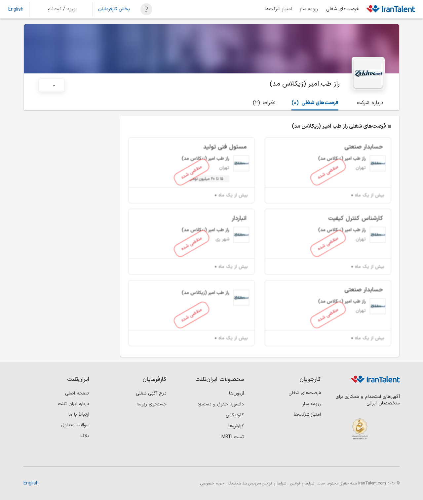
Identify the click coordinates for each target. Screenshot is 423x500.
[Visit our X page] (366, 455)
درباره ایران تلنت (73, 403)
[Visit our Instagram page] (379, 455)
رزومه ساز (309, 9)
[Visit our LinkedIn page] (393, 455)
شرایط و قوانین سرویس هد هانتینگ (256, 483)
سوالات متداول (75, 425)
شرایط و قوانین (302, 483)
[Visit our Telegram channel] (352, 455)
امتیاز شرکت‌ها (278, 9)
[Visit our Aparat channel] (339, 455)
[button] (66, 9)
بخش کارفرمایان (114, 9)
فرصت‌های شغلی (342, 9)
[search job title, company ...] (146, 9)
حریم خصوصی (212, 483)
